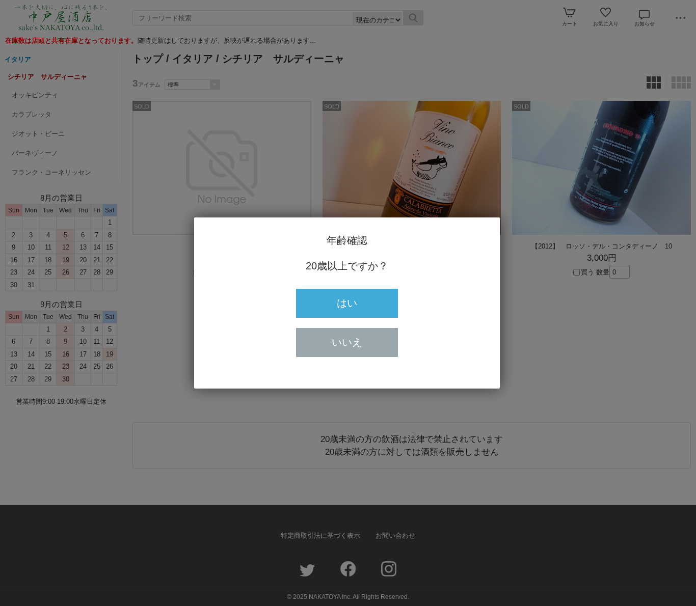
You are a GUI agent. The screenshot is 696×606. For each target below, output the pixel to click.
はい (347, 303)
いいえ (347, 342)
